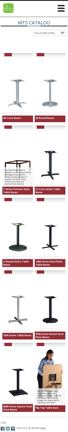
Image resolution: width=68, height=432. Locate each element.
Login (3, 422)
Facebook (3, 429)
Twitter (8, 429)
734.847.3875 (21, 428)
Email (13, 429)
